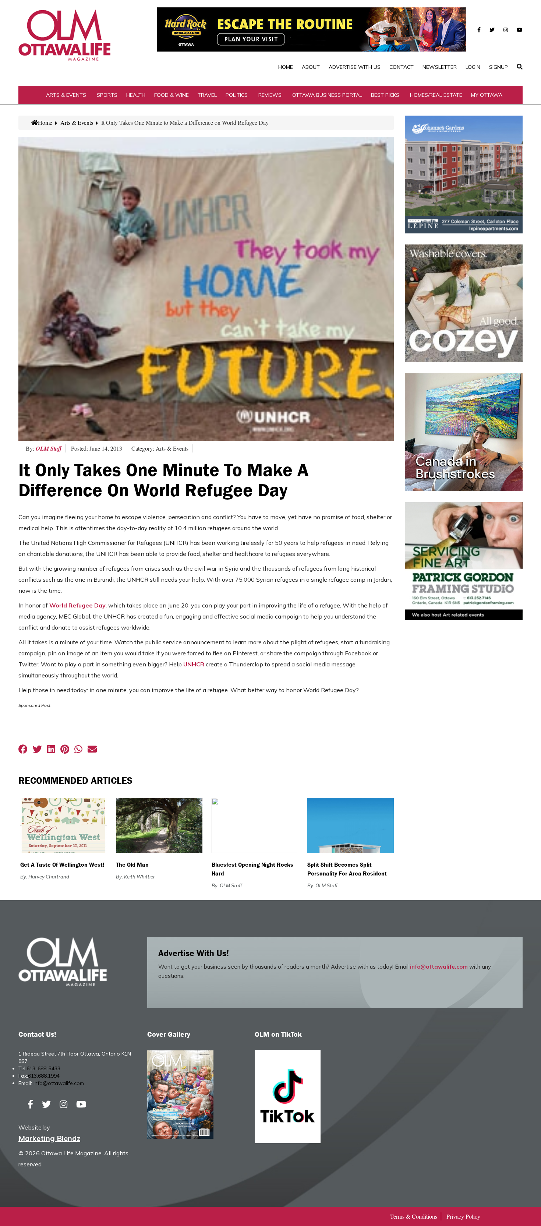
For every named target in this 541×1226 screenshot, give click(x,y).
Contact (401, 67)
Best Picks (385, 95)
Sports (107, 95)
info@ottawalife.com (439, 966)
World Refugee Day (77, 605)
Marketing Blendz (49, 1138)
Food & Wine (171, 95)
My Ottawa (486, 95)
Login (473, 67)
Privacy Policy (463, 1216)
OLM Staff (49, 448)
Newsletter (439, 67)
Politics (237, 95)
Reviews (270, 95)
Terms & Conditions (413, 1216)
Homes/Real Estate (436, 95)
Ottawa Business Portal (327, 95)
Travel (207, 95)
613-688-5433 (43, 1068)
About (311, 67)
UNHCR (193, 664)
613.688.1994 (44, 1075)
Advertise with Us (355, 67)
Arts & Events (66, 95)
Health (135, 95)
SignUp (498, 67)
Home (285, 67)
